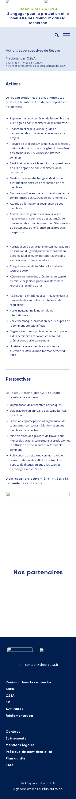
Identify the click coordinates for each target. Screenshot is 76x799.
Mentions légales (20, 745)
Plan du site (16, 758)
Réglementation (19, 715)
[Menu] (64, 35)
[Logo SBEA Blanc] (20, 652)
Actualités (14, 709)
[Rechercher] (54, 35)
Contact (13, 731)
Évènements (16, 738)
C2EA (10, 695)
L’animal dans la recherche (29, 682)
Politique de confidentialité (29, 751)
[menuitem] (54, 35)
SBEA (10, 689)
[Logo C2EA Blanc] (51, 653)
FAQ (9, 765)
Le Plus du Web (50, 789)
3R (8, 702)
